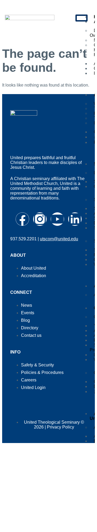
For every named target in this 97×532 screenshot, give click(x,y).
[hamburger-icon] (81, 18)
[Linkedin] (75, 219)
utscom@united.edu (59, 239)
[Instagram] (40, 219)
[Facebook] (22, 219)
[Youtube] (57, 219)
